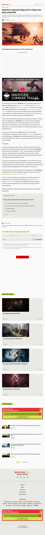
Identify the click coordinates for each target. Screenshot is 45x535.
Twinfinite (15, 501)
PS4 (17, 105)
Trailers (28, 231)
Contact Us (22, 489)
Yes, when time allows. (10, 208)
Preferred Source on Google (23, 247)
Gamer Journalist (22, 503)
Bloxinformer (30, 505)
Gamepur (20, 501)
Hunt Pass (30, 134)
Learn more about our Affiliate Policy (21, 245)
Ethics (22, 487)
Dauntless (5, 177)
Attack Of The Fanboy (28, 501)
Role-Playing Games (17, 231)
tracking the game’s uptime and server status (14, 174)
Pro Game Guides (8, 501)
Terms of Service (19, 417)
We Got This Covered (13, 503)
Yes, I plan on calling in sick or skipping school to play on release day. (20, 205)
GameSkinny (30, 503)
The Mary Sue (9, 505)
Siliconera (5, 503)
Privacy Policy (25, 417)
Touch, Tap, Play (16, 505)
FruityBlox (23, 505)
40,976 (24, 462)
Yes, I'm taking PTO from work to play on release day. (16, 203)
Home (3, 7)
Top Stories (24, 231)
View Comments (22, 257)
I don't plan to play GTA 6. (10, 211)
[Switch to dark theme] (40, 4)
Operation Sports (37, 503)
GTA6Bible (35, 505)
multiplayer (11, 231)
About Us (22, 485)
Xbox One (21, 105)
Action (7, 7)
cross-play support (22, 107)
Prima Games (37, 501)
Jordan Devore (7, 19)
